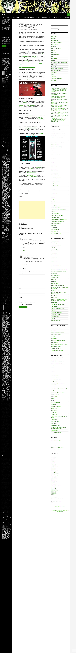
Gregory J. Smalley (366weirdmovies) (58, 88)
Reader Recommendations (56, 70)
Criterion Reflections (55, 259)
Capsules (53, 50)
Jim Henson (40, 118)
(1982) (5, 199)
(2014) (4, 334)
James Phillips (53, 481)
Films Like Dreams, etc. (55, 275)
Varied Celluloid (54, 227)
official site (25, 79)
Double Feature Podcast (55, 265)
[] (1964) (5, 269)
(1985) (5, 140)
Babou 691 (53, 371)
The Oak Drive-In (54, 211)
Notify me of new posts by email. (26, 304)
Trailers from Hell (54, 419)
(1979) (4, 379)
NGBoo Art (53, 195)
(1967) (7, 96)
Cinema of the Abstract (55, 154)
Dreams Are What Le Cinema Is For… (58, 267)
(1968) (7, 83)
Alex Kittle (53, 474)
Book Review (53, 46)
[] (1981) (6, 524)
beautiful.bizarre (54, 373)
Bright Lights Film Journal (55, 247)
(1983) (7, 351)
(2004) (4, 58)
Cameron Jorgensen (55, 473)
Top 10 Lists (53, 76)
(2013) (6, 175)
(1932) (4, 200)
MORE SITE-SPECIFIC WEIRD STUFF (16, 17)
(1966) (4, 322)
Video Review (53, 80)
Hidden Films (53, 279)
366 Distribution (54, 36)
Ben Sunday (53, 488)
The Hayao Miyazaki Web (55, 348)
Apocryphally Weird (54, 44)
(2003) (6, 137)
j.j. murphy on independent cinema (57, 285)
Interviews (53, 60)
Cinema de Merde (54, 255)
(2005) (5, 203)
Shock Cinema (54, 201)
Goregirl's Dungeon (54, 277)
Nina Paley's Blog (54, 342)
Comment (21, 273)
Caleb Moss (53, 480)
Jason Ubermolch (54, 490)
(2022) (5, 481)
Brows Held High (54, 249)
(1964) (5, 165)
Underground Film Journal (56, 223)
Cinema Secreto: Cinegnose (56, 440)
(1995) (4, 147)
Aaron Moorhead (25, 56)
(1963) (6, 59)
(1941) (5, 219)
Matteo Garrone (39, 167)
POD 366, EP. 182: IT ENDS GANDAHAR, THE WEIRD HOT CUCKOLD (59, 109)
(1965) (7, 326)
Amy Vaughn (53, 492)
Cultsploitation (53, 160)
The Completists (54, 414)
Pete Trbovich (53, 489)
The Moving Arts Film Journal (56, 312)
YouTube (53, 137)
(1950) (4, 316)
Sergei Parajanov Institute (55, 346)
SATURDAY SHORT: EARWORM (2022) (26, 228)
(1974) (4, 367)
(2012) (4, 222)
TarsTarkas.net (54, 203)
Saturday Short (54, 72)
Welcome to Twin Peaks (55, 425)
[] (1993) (5, 335)
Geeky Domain (54, 390)
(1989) (6, 135)
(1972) (6, 160)
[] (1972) (5, 374)
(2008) (6, 371)
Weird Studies (53, 423)
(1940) (8, 188)
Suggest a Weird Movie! (46, 17)
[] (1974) (6, 473)
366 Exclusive (53, 38)
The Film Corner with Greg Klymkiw (57, 308)
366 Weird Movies (6, 14)
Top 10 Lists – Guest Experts (56, 78)
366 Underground (54, 40)
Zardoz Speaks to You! (55, 430)
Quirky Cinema (54, 199)
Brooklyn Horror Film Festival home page (27, 67)
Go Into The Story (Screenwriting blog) (58, 392)
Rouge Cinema (54, 302)
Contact (7, 17)
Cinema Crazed (54, 253)
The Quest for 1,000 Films (56, 314)
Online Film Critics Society (56, 406)
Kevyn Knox (53, 476)
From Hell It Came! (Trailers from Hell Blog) (59, 388)
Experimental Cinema (55, 166)
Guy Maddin (53, 336)
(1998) (6, 192)
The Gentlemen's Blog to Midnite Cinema (58, 209)
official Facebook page (30, 107)
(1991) (4, 84)
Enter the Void (53, 164)
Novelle (52, 400)
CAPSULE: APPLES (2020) (23, 224)
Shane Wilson (30, 175)
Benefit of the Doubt (54, 375)
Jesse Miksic (53, 479)
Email (20, 292)
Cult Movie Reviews (54, 158)
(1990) (7, 78)
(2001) (5, 168)
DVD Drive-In (53, 162)
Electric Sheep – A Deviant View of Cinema (58, 269)
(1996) (5, 327)
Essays (52, 56)
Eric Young (53, 494)
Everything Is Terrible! (55, 386)
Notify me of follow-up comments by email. (28, 302)
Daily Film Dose (54, 261)
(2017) (7, 313)
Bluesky (52, 129)
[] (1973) (6, 250)
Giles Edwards (34, 176)
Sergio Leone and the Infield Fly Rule (57, 304)
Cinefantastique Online (55, 251)
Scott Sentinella (54, 484)
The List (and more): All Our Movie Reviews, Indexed (60, 17)
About (4, 17)
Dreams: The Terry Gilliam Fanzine (57, 332)
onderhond (53, 197)
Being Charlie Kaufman (55, 328)
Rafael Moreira (54, 478)
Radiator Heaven (54, 297)
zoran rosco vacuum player (56, 432)
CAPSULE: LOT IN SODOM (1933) (57, 97)
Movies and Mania (54, 191)
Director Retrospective (55, 54)
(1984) (6, 66)
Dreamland (53, 330)
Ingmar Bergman (54, 338)
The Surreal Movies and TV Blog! (57, 215)
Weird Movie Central (55, 229)
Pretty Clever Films (54, 295)
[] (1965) (6, 185)
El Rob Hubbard (54, 471)
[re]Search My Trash (55, 144)
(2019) (6, 496)
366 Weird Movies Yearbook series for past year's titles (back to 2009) (60, 511)
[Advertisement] (32, 210)
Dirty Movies (53, 263)
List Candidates (54, 64)
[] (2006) (6, 238)
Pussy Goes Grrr (54, 410)
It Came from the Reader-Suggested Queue (59, 62)
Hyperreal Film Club (54, 283)
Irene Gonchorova (54, 470)
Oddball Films (53, 404)
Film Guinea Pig (54, 273)
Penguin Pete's (54, 408)
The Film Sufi (53, 310)
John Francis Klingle (55, 475)
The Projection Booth (55, 213)
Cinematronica (54, 257)
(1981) (4, 332)
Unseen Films (53, 225)
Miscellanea (21, 23)
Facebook (53, 133)
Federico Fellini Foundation (56, 334)
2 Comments (34, 29)
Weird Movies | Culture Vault (56, 233)
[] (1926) (6, 317)
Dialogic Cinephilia (54, 381)
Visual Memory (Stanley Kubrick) (57, 350)
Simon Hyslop (53, 472)
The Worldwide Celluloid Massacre (57, 221)
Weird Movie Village (54, 231)
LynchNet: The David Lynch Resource (58, 340)
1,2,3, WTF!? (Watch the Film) (56, 146)
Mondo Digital (53, 189)
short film (25, 102)
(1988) (9, 69)
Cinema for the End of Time (56, 379)
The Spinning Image (55, 316)
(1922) (4, 310)
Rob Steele (53, 486)
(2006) (5, 244)
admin (29, 29)
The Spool (53, 318)
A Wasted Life (53, 148)
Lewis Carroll (39, 117)
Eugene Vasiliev (54, 491)
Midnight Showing (54, 185)
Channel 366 (53, 52)
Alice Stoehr (53, 487)
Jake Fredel (53, 468)
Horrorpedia (53, 281)
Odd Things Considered (55, 402)
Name (20, 288)
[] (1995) (6, 125)
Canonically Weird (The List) (56, 48)
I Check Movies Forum (55, 394)
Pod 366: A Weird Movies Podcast (57, 68)
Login (2, 33)
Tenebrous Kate (54, 412)
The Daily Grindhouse (55, 205)
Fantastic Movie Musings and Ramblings (58, 271)
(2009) (4, 77)
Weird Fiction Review (55, 421)
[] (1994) (6, 121)
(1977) (4, 177)
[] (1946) (5, 90)
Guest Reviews (54, 58)
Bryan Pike (53, 482)
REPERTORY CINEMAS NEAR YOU (35, 17)
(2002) (7, 64)
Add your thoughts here (31, 172)
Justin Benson (33, 56)
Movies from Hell (54, 193)
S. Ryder (52, 483)
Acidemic (53, 150)
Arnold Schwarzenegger (30, 105)
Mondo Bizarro (54, 187)
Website (20, 297)
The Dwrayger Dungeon (55, 207)
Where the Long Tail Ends (55, 320)
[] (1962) (6, 183)
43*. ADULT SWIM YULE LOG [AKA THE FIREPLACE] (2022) (58, 120)
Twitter (52, 135)
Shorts (52, 74)
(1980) (7, 74)
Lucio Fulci (30, 61)
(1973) (4, 75)
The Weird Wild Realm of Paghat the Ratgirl (59, 219)
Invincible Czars (32, 134)
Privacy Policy (26, 17)
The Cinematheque (54, 306)
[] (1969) (6, 130)
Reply (23, 250)
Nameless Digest (54, 396)
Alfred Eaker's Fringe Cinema (56, 42)
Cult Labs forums (54, 156)
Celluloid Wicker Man (55, 377)
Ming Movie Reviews (55, 290)
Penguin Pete (53, 102)
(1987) (4, 182)
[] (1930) (6, 106)
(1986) (6, 209)
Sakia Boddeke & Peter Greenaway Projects (59, 344)
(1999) (7, 196)
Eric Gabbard (53, 469)
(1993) (6, 362)
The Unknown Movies (55, 217)
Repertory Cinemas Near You (31, 128)
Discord (52, 131)
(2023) (5, 466)
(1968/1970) (5, 321)
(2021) (9, 529)
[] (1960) (6, 224)
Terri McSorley (53, 477)
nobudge (53, 398)
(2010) (6, 418)
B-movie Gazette (54, 152)
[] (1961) (6, 264)
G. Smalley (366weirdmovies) (56, 485)
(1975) (4, 531)
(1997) (6, 302)
